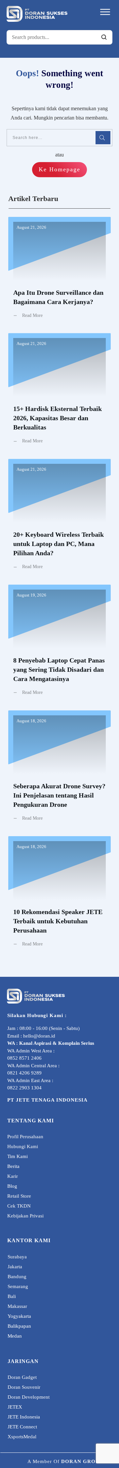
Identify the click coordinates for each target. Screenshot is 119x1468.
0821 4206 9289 (24, 1072)
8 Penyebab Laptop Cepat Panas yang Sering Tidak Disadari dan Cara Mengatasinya (59, 645)
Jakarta (15, 1266)
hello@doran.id (39, 1036)
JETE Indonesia (24, 1416)
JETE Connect (22, 1426)
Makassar (17, 1306)
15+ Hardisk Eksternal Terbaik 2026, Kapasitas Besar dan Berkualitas (59, 393)
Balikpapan (19, 1326)
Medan (15, 1336)
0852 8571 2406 (24, 1058)
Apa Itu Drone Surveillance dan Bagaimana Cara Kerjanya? (59, 272)
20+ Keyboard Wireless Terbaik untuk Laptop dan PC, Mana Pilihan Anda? (59, 519)
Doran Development (29, 1397)
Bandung (17, 1276)
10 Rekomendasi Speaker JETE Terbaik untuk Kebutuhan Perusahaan (59, 896)
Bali (12, 1296)
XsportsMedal (22, 1436)
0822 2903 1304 (24, 1087)
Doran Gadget (22, 1377)
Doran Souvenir (24, 1387)
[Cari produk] (103, 37)
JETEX (15, 1407)
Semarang (18, 1286)
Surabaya (17, 1256)
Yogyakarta (19, 1316)
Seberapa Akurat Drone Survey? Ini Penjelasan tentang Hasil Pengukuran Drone (59, 770)
